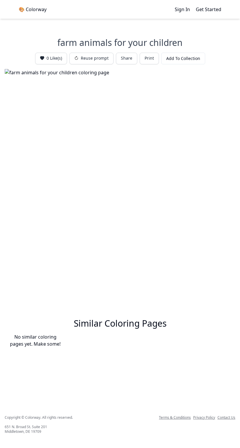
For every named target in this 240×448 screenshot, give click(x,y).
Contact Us (226, 417)
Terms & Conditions (175, 417)
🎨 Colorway (33, 9)
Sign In (182, 9)
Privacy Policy (204, 417)
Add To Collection (183, 58)
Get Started (208, 9)
